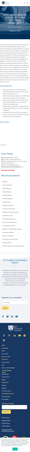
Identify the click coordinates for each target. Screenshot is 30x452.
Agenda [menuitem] (4, 379)
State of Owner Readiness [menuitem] (8, 368)
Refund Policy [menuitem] (6, 423)
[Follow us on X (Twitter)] (9, 335)
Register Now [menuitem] (5, 374)
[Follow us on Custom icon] (24, 335)
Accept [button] (15, 449)
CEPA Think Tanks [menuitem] (6, 391)
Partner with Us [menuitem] (6, 377)
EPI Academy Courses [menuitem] (8, 393)
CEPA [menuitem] (3, 351)
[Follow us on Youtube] (19, 335)
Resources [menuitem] (5, 359)
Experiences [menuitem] (5, 382)
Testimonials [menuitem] (5, 348)
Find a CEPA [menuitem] (5, 354)
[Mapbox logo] (3, 145)
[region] (15, 136)
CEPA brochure (9, 285)
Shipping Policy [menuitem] (6, 420)
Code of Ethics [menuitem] (6, 426)
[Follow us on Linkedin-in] (15, 335)
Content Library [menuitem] (5, 362)
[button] (24, 3)
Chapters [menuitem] (4, 385)
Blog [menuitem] (3, 365)
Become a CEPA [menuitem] (6, 356)
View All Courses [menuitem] (6, 396)
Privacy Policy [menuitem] (6, 417)
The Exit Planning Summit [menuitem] (6, 371)
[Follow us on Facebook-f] (4, 335)
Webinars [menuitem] (4, 388)
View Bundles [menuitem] (5, 399)
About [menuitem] (3, 345)
